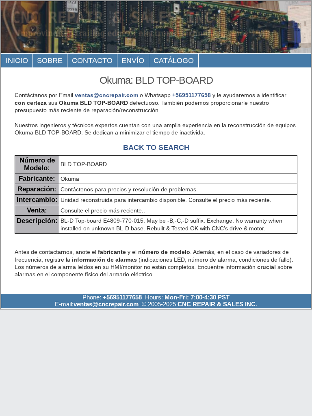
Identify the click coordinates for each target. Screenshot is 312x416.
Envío (132, 60)
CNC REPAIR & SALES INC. (216, 304)
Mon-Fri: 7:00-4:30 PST (197, 297)
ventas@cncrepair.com (106, 95)
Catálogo (174, 60)
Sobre (50, 60)
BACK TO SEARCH (156, 147)
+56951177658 (191, 95)
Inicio (17, 60)
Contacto (92, 60)
